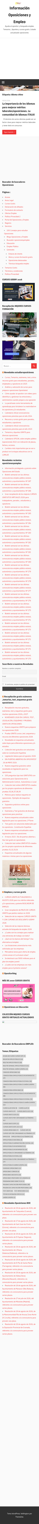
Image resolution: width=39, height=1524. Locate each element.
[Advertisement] (19, 58)
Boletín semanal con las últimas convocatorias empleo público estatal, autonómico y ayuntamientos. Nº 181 (16, 549)
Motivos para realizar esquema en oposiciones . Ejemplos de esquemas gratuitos (16, 798)
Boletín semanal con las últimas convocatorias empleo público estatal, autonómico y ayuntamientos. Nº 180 (16, 558)
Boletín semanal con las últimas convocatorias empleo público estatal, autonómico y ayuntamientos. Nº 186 (16, 487)
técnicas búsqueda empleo (13, 1194)
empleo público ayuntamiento (14, 1146)
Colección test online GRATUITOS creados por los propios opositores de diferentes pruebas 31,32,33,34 (19, 846)
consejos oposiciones (11, 1072)
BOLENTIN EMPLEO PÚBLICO (13, 1059)
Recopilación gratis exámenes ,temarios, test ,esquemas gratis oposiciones (17, 699)
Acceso (7, 197)
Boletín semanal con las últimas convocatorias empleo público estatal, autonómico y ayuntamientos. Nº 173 (16, 626)
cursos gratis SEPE (11, 1123)
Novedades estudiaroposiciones (19, 372)
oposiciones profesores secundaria (16, 1178)
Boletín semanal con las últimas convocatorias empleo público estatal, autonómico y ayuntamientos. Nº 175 (16, 607)
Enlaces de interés (15, 254)
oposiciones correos (11, 1171)
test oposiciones (21, 1191)
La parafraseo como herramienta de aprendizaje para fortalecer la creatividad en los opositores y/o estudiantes (19, 406)
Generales (10, 250)
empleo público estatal (12, 1156)
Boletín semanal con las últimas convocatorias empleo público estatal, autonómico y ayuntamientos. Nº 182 (16, 539)
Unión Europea (9, 1197)
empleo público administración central (18, 1143)
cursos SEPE (25, 1130)
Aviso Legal (9, 200)
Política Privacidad (12, 274)
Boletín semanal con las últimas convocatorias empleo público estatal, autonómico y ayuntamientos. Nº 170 (16, 655)
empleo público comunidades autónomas (18, 1153)
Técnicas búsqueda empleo (19, 263)
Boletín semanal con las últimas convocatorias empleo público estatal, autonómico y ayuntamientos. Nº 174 (16, 616)
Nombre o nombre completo (11, 668)
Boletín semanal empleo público (16, 1066)
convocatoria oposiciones (13, 1090)
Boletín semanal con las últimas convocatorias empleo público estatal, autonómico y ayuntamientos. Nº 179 (16, 568)
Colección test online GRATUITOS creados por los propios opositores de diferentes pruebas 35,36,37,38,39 (19, 788)
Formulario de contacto (14, 210)
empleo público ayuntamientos (15, 1149)
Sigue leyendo (8, 132)
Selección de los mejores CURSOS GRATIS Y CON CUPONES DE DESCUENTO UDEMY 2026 (19, 919)
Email (4, 676)
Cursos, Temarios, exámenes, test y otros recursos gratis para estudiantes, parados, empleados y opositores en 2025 (19, 380)
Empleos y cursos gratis (15, 892)
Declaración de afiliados (14, 207)
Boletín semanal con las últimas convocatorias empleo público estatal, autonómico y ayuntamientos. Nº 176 (16, 597)
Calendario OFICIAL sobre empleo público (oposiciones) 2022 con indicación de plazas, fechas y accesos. (19, 441)
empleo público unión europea (15, 1165)
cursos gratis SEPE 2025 (12, 1127)
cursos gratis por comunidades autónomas (18, 1119)
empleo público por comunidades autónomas (18, 1160)
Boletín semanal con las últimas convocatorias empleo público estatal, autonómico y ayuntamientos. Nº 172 (16, 636)
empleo (6, 1136)
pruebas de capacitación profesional (17, 1188)
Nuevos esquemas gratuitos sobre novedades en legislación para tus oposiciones (16, 769)
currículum (24, 1108)
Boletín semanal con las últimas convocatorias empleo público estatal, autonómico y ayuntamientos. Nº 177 (16, 587)
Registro (8, 223)
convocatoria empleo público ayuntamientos (18, 1077)
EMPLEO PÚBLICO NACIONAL (12, 1140)
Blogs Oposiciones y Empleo (17, 237)
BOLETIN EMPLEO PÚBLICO (12, 1062)
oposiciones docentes (12, 1175)
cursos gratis (9, 1111)
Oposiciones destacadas (18, 260)
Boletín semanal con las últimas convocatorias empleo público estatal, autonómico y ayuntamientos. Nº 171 (16, 645)
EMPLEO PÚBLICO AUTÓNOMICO (22, 1136)
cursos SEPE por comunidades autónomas (19, 1133)
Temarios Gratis (11, 268)
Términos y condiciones (14, 271)
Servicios (8, 226)
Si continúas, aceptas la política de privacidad (20, 684)
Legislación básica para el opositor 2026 (20, 756)
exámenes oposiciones (12, 1168)
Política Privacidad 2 (12, 216)
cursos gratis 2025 (25, 1111)
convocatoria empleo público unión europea (18, 1086)
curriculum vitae (10, 1108)
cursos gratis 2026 (11, 1114)
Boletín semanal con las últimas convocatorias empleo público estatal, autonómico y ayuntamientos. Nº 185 (16, 510)
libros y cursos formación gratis (20, 257)
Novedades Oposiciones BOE (17, 1203)
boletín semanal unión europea (15, 1069)
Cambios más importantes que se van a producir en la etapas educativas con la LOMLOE (18, 451)
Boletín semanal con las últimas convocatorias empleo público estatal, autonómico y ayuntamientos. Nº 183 (16, 529)
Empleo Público (12, 246)
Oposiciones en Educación (16, 1007)
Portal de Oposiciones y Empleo (17, 220)
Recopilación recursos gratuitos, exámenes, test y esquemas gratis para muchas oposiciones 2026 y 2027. (17, 710)
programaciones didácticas (13, 1181)
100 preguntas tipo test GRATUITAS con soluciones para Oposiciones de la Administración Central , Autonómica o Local (19, 778)
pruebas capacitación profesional (16, 1184)
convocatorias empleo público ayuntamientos (19, 1095)
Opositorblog (10, 973)
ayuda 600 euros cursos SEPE (14, 1056)
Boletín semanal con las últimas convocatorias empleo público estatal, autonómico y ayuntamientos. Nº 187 (16, 477)
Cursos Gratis (10, 203)
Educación (11, 243)
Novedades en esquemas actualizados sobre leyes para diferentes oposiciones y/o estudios (18, 743)
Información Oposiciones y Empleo (19, 15)
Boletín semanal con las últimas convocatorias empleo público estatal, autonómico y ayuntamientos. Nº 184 (16, 519)
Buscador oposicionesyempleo (18, 240)
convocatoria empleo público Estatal (17, 1081)
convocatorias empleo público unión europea (19, 1104)
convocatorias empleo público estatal (17, 1099)
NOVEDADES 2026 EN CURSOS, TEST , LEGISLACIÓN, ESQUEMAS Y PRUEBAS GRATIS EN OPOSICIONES (18, 720)
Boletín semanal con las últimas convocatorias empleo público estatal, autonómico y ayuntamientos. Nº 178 (16, 578)
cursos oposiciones (11, 1130)
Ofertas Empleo (11, 213)
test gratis (8, 1191)
